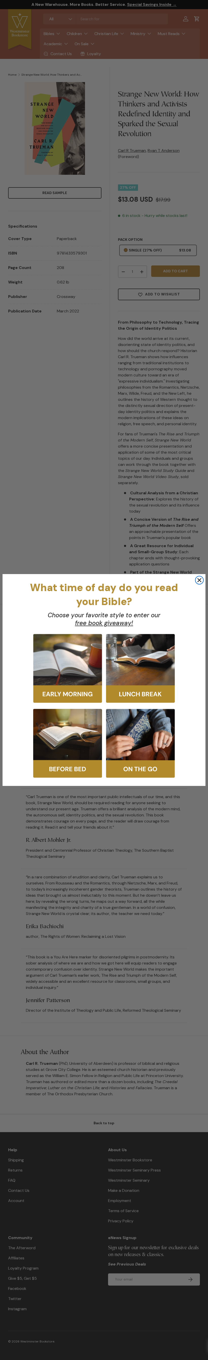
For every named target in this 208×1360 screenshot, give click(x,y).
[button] (67, 668)
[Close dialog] (199, 580)
